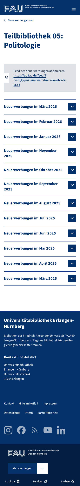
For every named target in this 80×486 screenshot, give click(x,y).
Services (38, 481)
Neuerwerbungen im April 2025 (30, 263)
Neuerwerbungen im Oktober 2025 (33, 170)
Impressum (50, 403)
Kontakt (9, 403)
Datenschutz (12, 413)
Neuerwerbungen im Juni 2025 (30, 233)
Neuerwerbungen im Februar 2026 (33, 121)
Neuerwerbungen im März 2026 (30, 106)
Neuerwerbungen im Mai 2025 (29, 248)
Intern (29, 413)
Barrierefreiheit (47, 413)
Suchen (65, 481)
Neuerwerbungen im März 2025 (30, 278)
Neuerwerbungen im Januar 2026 (32, 136)
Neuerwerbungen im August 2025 (32, 203)
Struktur (10, 481)
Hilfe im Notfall (28, 403)
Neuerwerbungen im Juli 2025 (29, 218)
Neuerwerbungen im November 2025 (30, 153)
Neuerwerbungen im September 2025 (31, 186)
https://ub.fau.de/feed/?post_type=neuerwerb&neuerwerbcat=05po (39, 80)
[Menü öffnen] (74, 9)
